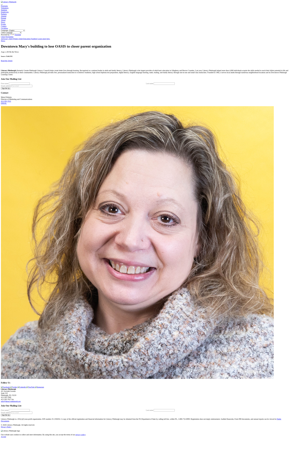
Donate (3, 18)
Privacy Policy (6, 427)
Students (4, 10)
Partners (4, 14)
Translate (17, 35)
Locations (4, 28)
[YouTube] (30, 387)
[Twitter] (14, 387)
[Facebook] (5, 387)
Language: (4, 30)
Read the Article (6, 61)
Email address (6, 86)
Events (3, 24)
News (3, 22)
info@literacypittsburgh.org (11, 401)
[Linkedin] (22, 387)
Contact (3, 26)
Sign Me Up (6, 88)
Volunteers (4, 8)
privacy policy (80, 435)
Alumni (3, 16)
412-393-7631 (6, 101)
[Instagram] (39, 387)
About (3, 20)
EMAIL (4, 103)
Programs (4, 6)
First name (4, 83)
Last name (149, 83)
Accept (3, 437)
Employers (5, 12)
